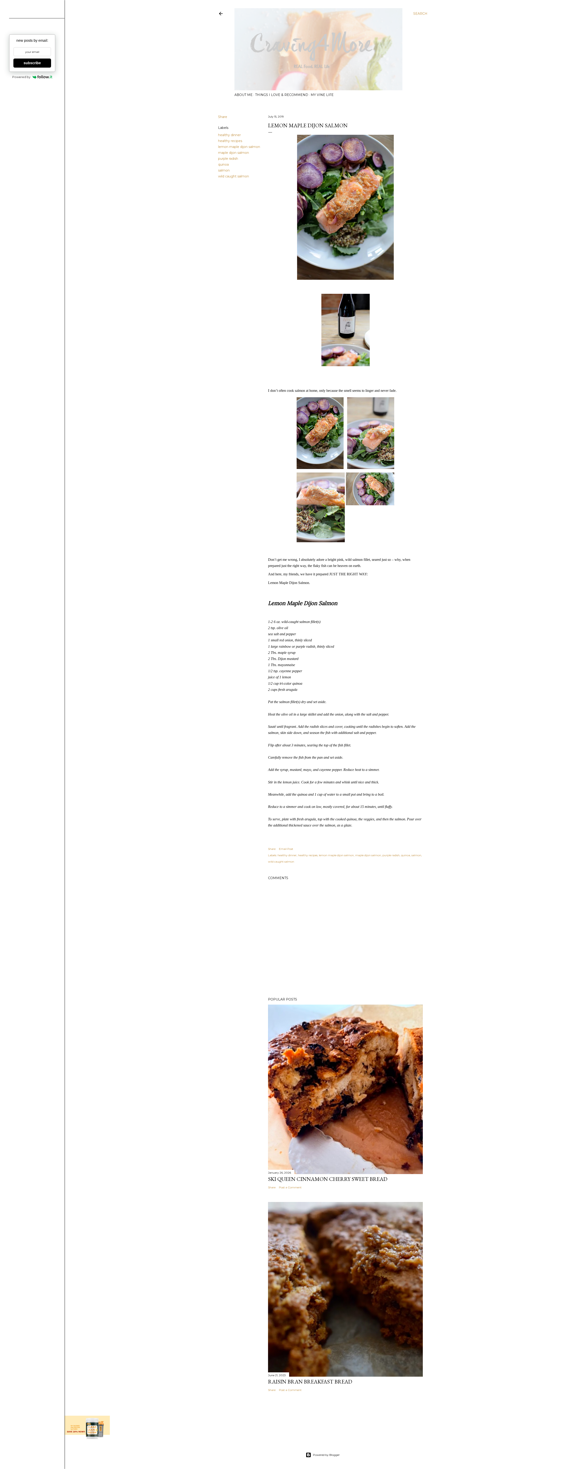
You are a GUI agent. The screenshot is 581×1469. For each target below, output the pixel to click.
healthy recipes (230, 141)
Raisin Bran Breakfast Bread (310, 1381)
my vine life (322, 95)
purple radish (228, 159)
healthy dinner (229, 135)
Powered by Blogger (326, 1455)
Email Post (286, 849)
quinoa (223, 164)
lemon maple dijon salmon (239, 147)
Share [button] (222, 117)
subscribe (32, 63)
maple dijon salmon (233, 153)
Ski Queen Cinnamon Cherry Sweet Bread (327, 1178)
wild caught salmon (233, 176)
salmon (224, 170)
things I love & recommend (281, 95)
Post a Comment (290, 1187)
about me (243, 95)
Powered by (21, 77)
